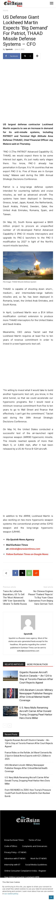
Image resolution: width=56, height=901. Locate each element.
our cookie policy (11, 894)
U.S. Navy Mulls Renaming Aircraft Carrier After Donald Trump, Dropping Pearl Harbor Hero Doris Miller (27, 780)
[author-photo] (28, 629)
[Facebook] (15, 573)
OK (51, 897)
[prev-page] (5, 725)
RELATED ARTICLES (14, 664)
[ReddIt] (36, 573)
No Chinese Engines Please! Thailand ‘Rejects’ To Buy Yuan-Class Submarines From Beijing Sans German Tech (40, 597)
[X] (22, 573)
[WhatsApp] (29, 573)
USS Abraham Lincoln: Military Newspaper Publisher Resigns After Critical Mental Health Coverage (26, 768)
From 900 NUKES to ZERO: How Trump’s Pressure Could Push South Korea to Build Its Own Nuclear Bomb (28, 793)
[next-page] (9, 725)
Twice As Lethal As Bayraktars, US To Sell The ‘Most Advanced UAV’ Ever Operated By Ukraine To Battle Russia (15, 597)
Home (5, 10)
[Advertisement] (28, 91)
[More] (37, 56)
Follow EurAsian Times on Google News (27, 554)
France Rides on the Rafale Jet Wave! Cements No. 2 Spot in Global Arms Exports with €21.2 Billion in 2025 (28, 755)
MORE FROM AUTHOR (37, 664)
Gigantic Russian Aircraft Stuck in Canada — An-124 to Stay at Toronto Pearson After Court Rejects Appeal (29, 743)
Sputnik (9, 49)
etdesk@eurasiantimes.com (24, 548)
